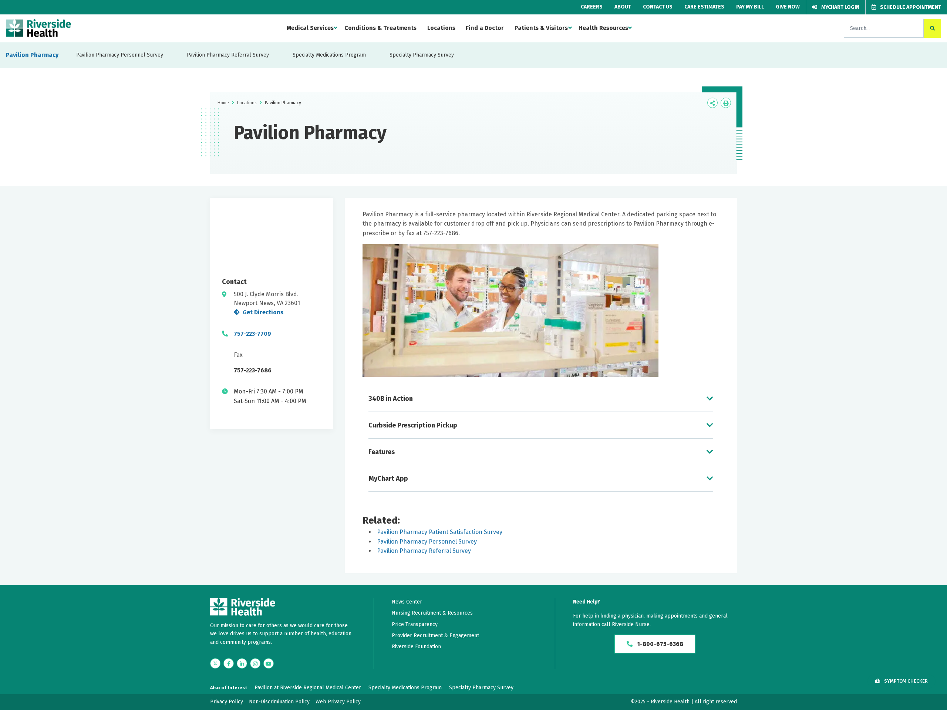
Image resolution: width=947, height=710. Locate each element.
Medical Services (310, 27)
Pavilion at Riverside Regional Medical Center (308, 687)
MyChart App (388, 478)
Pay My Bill (750, 7)
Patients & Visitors (541, 27)
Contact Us (658, 7)
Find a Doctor (485, 27)
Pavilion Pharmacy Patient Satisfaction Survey (439, 531)
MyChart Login (839, 7)
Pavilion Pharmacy (32, 54)
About (622, 7)
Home (223, 102)
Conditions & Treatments (380, 27)
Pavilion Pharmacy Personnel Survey (119, 55)
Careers (592, 7)
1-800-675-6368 (659, 644)
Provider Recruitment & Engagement (435, 635)
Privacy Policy (226, 702)
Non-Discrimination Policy (279, 702)
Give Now (788, 7)
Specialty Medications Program (329, 55)
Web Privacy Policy (338, 702)
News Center (407, 602)
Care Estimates (704, 7)
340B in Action (390, 399)
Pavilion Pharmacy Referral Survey (228, 55)
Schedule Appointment (910, 7)
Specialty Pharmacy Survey (422, 55)
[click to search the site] (932, 28)
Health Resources (603, 27)
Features (381, 452)
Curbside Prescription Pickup (412, 425)
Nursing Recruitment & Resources (432, 613)
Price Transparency (415, 624)
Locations (441, 27)
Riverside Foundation (416, 646)
